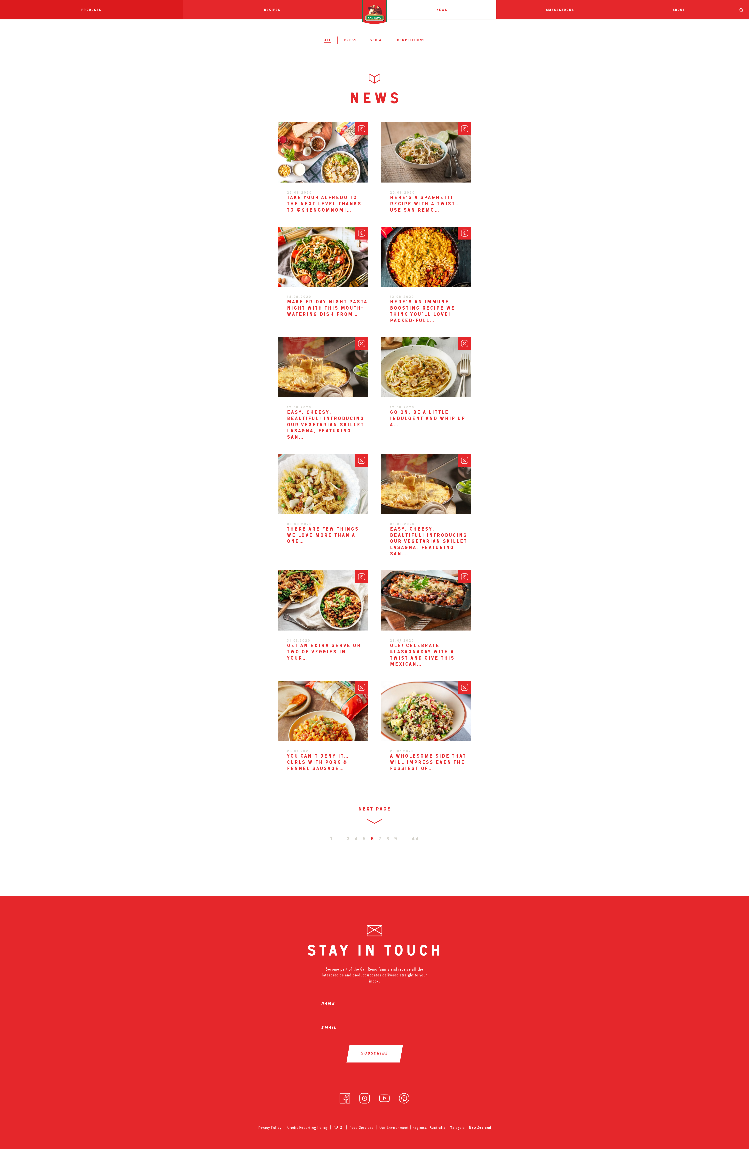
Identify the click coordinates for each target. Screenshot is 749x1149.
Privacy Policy (270, 1127)
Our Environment (394, 1127)
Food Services (362, 1127)
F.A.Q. (339, 1127)
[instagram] (364, 1097)
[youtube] (384, 1097)
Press (350, 40)
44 (415, 839)
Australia (438, 1127)
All (327, 40)
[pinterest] (404, 1097)
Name (329, 1004)
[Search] (741, 9)
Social (376, 40)
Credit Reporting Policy (307, 1127)
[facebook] (344, 1097)
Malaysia (458, 1127)
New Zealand (480, 1127)
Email (330, 1028)
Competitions (411, 40)
